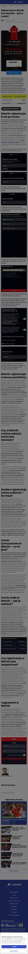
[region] (14, 943)
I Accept (14, 946)
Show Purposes (14, 951)
